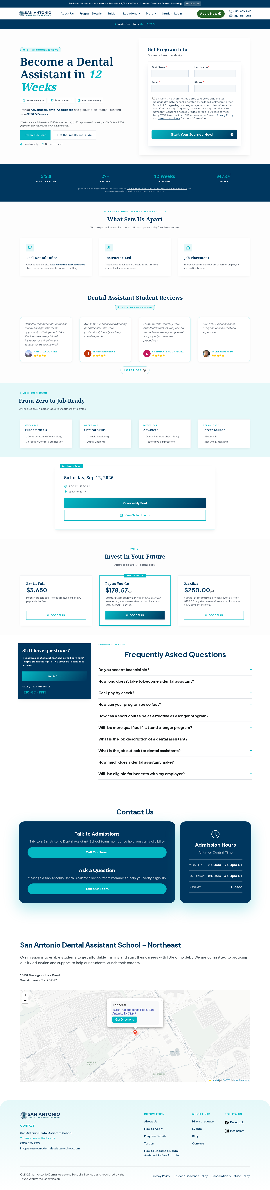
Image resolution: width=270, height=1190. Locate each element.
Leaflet (215, 1080)
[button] (135, 1032)
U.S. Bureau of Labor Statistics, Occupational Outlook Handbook (157, 188)
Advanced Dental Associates (52, 110)
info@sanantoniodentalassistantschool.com (50, 1148)
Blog (195, 1136)
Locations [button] (130, 13)
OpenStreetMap (241, 1080)
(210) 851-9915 (242, 11)
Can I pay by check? (116, 692)
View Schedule (135, 515)
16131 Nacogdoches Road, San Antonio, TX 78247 (133, 1011)
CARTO (226, 1080)
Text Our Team (97, 889)
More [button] (150, 13)
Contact (198, 1143)
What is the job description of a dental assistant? (143, 739)
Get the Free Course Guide (74, 135)
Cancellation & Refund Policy (230, 1176)
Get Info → (54, 676)
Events (197, 1129)
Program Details (91, 13)
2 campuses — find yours (37, 1138)
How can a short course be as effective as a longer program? (153, 715)
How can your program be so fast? (129, 704)
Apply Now (209, 13)
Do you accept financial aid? (123, 669)
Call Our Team (97, 852)
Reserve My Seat (35, 135)
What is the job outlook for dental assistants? (139, 750)
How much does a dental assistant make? (136, 762)
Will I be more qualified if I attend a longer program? (145, 727)
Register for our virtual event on (124, 3)
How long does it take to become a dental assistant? (146, 681)
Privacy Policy (161, 1176)
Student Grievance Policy (191, 1176)
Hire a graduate (203, 1121)
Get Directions (124, 1019)
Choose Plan (56, 615)
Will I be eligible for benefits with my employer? (141, 773)
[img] (135, 1036)
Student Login (172, 13)
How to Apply (153, 1129)
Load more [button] (133, 370)
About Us (67, 13)
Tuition (112, 13)
